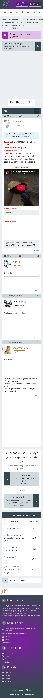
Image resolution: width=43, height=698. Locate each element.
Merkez (8, 682)
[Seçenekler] (36, 111)
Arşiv (7, 640)
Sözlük (7, 679)
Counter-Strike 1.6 (31, 22)
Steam (7, 659)
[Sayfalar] (20, 25)
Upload (8, 673)
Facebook (9, 653)
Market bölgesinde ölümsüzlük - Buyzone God (14, 538)
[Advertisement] (21, 77)
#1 (38, 116)
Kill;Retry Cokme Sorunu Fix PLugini (12, 570)
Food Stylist (6, 643)
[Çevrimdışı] (4, 121)
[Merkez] (5, 12)
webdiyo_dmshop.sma (17, 242)
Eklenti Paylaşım (11, 25)
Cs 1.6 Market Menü (13, 528)
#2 (38, 256)
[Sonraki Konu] (38, 102)
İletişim (7, 637)
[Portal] (22, 12)
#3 (38, 296)
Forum (7, 676)
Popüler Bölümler (11, 22)
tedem (31, 694)
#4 (38, 342)
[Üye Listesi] (34, 12)
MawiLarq (25, 136)
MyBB (28, 690)
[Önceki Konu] (5, 102)
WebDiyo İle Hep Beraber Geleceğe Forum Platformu (22, 20)
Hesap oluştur (18, 505)
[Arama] (28, 12)
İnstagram (9, 656)
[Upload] (17, 12)
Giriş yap (24, 483)
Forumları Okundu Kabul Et (15, 634)
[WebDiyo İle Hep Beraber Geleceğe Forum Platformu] (5, 4)
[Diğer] (40, 12)
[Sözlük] (11, 12)
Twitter (7, 662)
